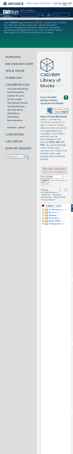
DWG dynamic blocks (17, 103)
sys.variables (47, 32)
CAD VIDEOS (13, 141)
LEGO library (13, 117)
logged (60, 172)
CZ (55, 3)
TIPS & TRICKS (14, 71)
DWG (52, 142)
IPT (63, 142)
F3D (42, 145)
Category (50, 205)
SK (60, 3)
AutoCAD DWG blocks (17, 89)
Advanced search (59, 180)
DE (70, 3)
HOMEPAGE (13, 57)
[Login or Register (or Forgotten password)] (48, 17)
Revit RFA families (15, 92)
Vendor (58, 205)
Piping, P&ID (59, 197)
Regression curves (28, 30)
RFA (58, 142)
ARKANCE (32, 3)
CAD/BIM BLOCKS (17, 84)
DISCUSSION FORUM (19, 64)
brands (44, 159)
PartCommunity (14, 120)
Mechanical (46, 197)
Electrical (46, 194)
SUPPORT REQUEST (18, 148)
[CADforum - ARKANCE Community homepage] (11, 14)
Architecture (49, 192)
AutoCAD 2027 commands (22, 32)
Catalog (44, 190)
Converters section (53, 30)
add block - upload (16, 127)
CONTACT (46, 3)
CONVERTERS (14, 134)
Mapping (56, 194)
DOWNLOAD (13, 77)
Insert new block (56, 169)
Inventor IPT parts (15, 96)
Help (47, 184)
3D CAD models (14, 99)
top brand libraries (16, 106)
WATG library (13, 113)
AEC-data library (15, 110)
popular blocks (48, 156)
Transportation (47, 199)
